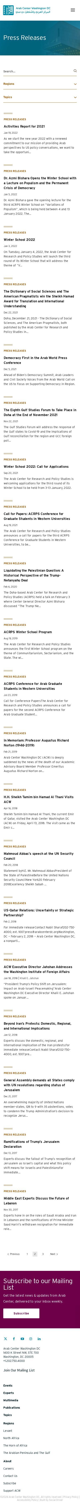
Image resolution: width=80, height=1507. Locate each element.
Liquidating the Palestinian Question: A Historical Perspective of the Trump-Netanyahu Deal (34, 575)
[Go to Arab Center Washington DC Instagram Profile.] (31, 1339)
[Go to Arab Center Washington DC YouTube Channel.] (22, 1339)
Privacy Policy (70, 1496)
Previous (14, 1254)
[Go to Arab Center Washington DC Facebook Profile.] (14, 1339)
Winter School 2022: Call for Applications (36, 467)
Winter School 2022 (19, 240)
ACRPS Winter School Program (28, 632)
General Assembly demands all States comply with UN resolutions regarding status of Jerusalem (39, 1085)
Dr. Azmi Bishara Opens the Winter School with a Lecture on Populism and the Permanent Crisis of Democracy (40, 183)
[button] (73, 10)
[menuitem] (5, 1340)
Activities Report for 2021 (24, 126)
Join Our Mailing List (19, 1370)
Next (53, 1254)
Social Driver (56, 1499)
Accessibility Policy (27, 1499)
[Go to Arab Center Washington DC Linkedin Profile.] (39, 1339)
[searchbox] (40, 71)
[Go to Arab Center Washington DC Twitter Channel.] (5, 1339)
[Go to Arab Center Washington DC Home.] (26, 10)
